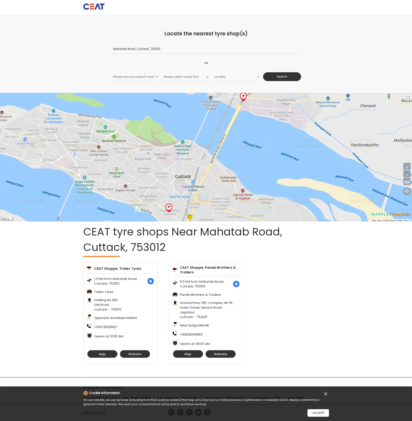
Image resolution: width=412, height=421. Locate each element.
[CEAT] (94, 7)
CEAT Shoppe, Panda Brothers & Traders (208, 270)
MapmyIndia (396, 220)
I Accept (318, 413)
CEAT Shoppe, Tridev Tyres (117, 268)
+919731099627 (106, 327)
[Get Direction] (150, 281)
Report (406, 220)
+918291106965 (191, 334)
